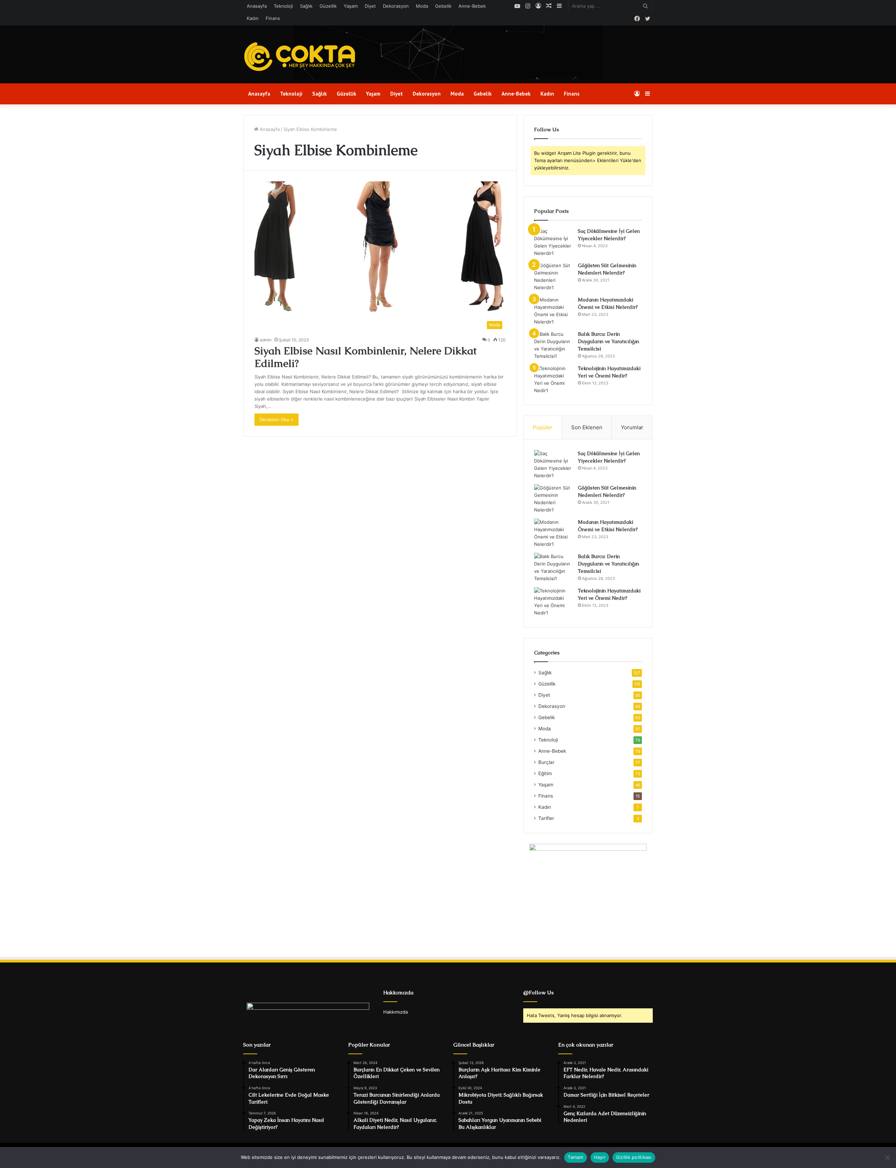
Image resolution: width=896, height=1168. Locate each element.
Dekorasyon (396, 6)
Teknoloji (283, 6)
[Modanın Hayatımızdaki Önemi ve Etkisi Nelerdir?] (553, 311)
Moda (422, 6)
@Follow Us (538, 992)
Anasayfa (257, 6)
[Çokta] (301, 57)
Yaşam (351, 6)
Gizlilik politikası (634, 1157)
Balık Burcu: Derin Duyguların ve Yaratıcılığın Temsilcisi (608, 341)
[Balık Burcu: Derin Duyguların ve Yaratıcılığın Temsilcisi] (553, 345)
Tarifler (546, 818)
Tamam (575, 1157)
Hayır (600, 1157)
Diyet (370, 6)
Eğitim (545, 773)
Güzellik (328, 6)
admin (266, 339)
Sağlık (306, 6)
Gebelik (443, 6)
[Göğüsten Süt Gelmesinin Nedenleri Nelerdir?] (553, 276)
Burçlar (546, 762)
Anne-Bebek (472, 6)
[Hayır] (887, 1157)
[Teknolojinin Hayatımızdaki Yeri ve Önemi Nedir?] (553, 379)
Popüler (542, 427)
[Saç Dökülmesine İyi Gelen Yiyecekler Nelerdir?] (553, 242)
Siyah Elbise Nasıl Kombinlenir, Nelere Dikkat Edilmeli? (365, 357)
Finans (273, 18)
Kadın (253, 18)
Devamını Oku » (276, 419)
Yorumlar (632, 427)
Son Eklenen (586, 427)
